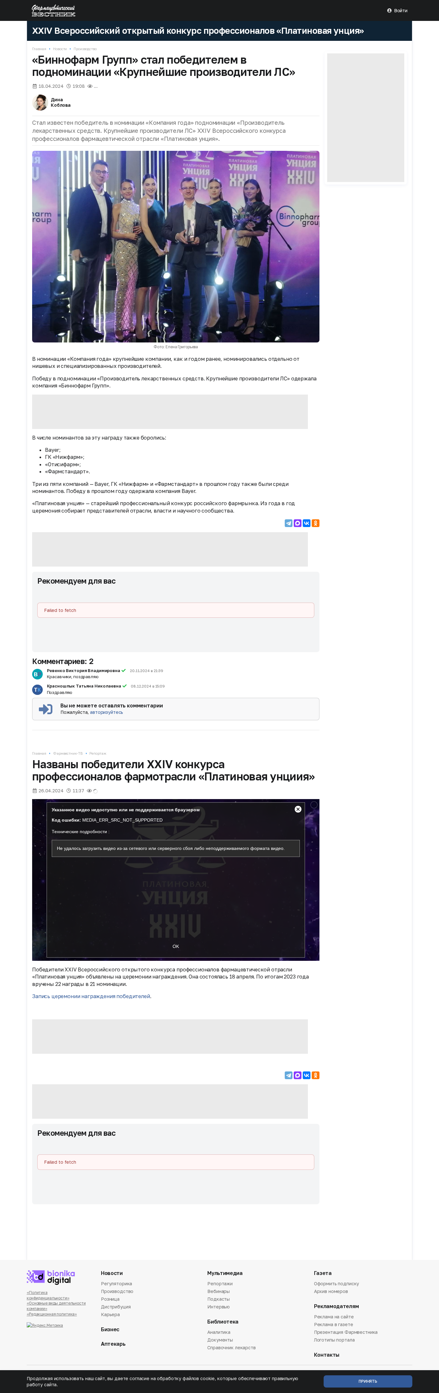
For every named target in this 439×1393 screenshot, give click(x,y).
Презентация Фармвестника (346, 1332)
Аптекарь (113, 1344)
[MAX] (297, 523)
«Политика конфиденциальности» (48, 1295)
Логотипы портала (334, 1340)
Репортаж (97, 753)
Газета (323, 1273)
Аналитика (218, 1332)
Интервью (218, 1306)
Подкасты (218, 1299)
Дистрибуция (115, 1306)
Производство (85, 49)
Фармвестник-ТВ (68, 753)
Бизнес (110, 1329)
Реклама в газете (333, 1324)
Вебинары (218, 1291)
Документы (220, 1340)
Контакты (326, 1355)
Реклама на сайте (334, 1317)
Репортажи (220, 1284)
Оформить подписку (336, 1284)
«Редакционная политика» (52, 1314)
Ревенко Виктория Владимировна (83, 670)
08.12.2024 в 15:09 (148, 686)
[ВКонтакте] (306, 523)
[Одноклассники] (315, 523)
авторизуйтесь (106, 712)
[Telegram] (288, 523)
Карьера (110, 1314)
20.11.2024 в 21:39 (146, 671)
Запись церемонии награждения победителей (91, 996)
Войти (401, 10)
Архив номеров (331, 1291)
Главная (39, 49)
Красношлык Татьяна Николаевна (84, 685)
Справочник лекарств (231, 1347)
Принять (368, 1381)
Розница (110, 1299)
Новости (60, 49)
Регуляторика (116, 1284)
